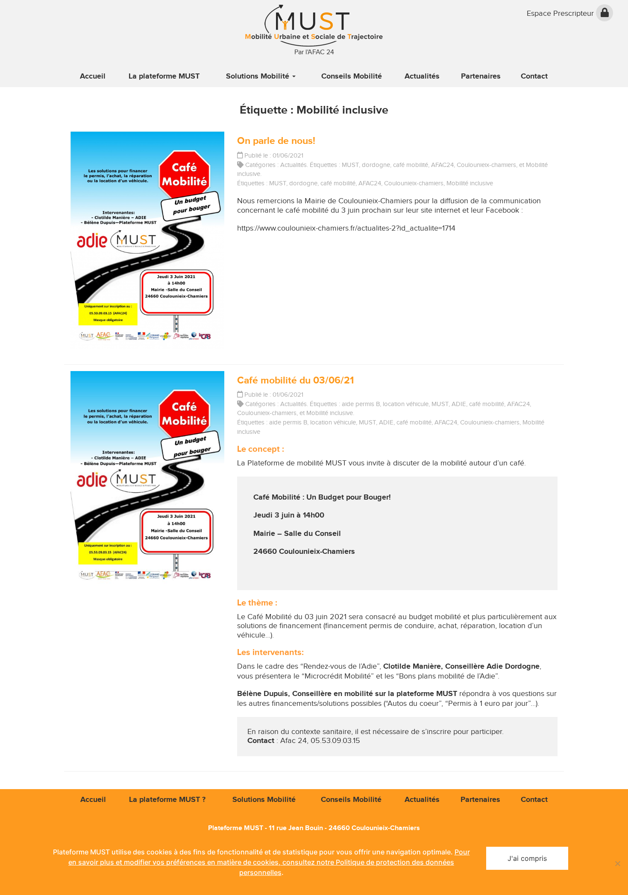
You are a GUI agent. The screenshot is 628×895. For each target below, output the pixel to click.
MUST (350, 165)
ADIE (459, 404)
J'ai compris (527, 858)
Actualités (293, 165)
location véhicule (405, 404)
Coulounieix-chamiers (486, 165)
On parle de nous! (276, 141)
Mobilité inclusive (469, 183)
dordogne (376, 165)
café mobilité (410, 165)
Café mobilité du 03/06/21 (295, 380)
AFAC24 (442, 165)
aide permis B (361, 404)
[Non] (617, 863)
